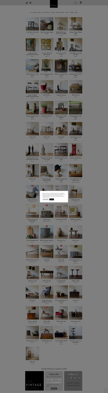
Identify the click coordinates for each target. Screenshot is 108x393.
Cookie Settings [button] (45, 199)
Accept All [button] (51, 199)
